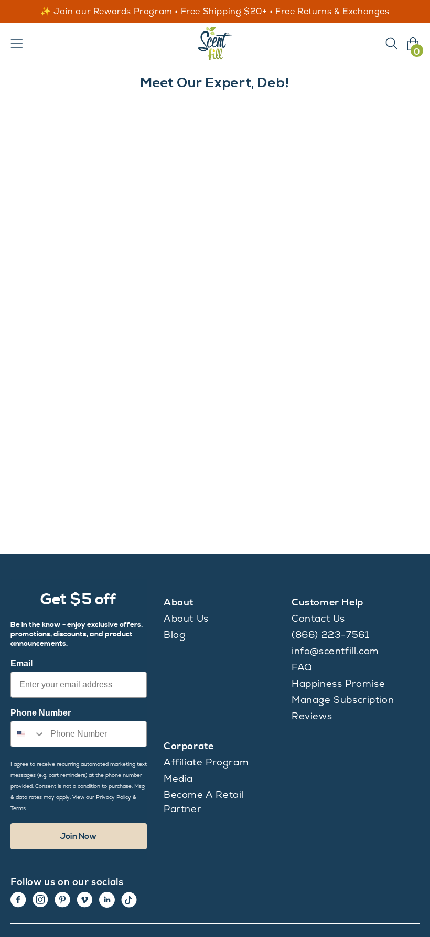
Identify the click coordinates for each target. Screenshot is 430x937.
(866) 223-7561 (330, 635)
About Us (186, 618)
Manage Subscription (343, 700)
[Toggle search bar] (391, 43)
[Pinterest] (62, 900)
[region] (215, 11)
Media (178, 778)
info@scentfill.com (335, 651)
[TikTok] (129, 900)
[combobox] (28, 734)
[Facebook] (18, 900)
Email (21, 663)
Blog (174, 635)
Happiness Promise (338, 683)
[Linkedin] (107, 900)
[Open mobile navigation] (16, 43)
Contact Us (318, 618)
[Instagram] (40, 900)
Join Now (78, 836)
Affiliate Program (206, 762)
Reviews (312, 716)
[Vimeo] (85, 900)
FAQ (302, 667)
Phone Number (40, 712)
